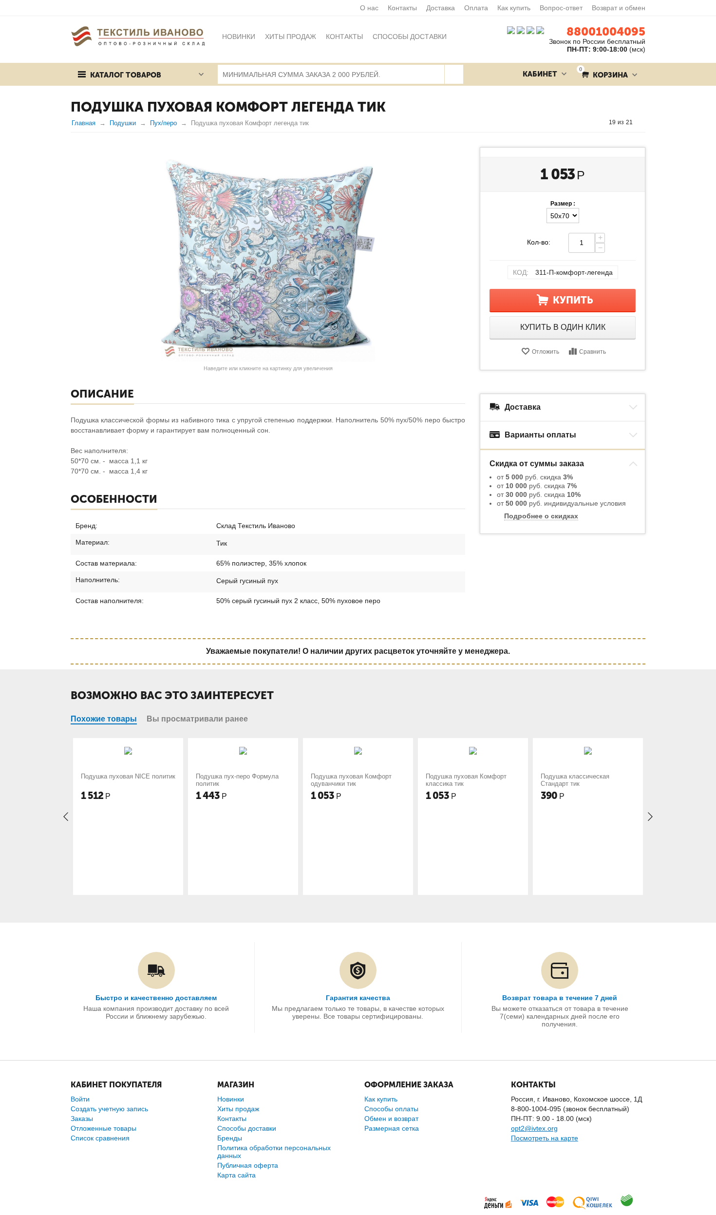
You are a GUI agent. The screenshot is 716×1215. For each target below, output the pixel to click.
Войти (80, 1099)
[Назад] (599, 122)
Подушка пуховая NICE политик (128, 776)
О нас (369, 8)
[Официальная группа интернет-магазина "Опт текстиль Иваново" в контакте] (511, 30)
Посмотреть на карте (544, 1138)
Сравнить (592, 351)
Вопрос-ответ (561, 8)
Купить (573, 300)
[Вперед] (642, 122)
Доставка (440, 8)
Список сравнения (100, 1138)
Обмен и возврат (391, 1118)
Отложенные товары (103, 1128)
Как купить (513, 8)
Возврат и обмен (618, 8)
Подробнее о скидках (541, 516)
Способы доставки (246, 1128)
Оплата (476, 8)
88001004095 (605, 31)
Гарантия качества (358, 998)
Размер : (562, 203)
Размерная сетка (391, 1128)
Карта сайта (236, 1175)
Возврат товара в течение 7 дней (559, 998)
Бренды (229, 1138)
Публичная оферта (247, 1165)
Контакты (402, 8)
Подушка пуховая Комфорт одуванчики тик (351, 780)
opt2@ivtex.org (534, 1128)
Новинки (230, 1099)
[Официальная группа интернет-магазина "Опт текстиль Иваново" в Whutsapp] (542, 30)
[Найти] (453, 74)
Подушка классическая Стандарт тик (575, 780)
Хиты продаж (238, 1109)
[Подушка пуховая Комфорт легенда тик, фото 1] (268, 254)
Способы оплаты (391, 1109)
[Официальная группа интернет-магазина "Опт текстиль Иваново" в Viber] (529, 30)
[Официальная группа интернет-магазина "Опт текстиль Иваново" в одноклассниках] (521, 30)
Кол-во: (538, 242)
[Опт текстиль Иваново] (138, 35)
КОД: (520, 272)
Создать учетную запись (109, 1109)
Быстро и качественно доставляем (156, 998)
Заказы (82, 1118)
